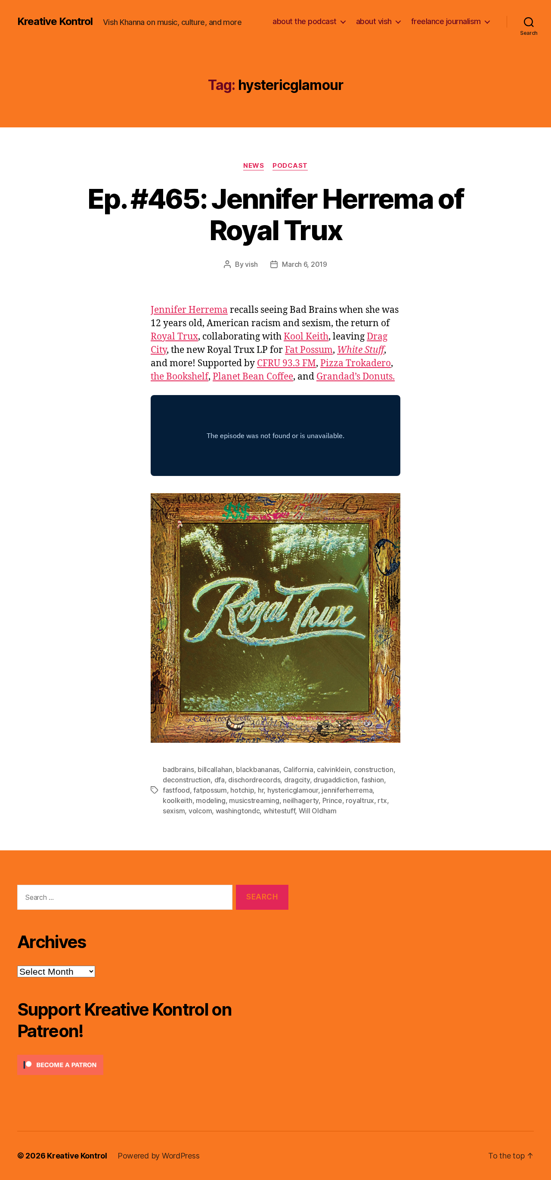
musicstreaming (254, 800)
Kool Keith (306, 337)
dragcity (297, 779)
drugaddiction (335, 779)
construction (373, 769)
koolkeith (177, 800)
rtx (382, 800)
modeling (211, 800)
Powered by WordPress (159, 1155)
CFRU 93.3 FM (286, 363)
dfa (219, 779)
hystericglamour (292, 790)
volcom (200, 810)
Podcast (290, 166)
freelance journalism (446, 21)
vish (251, 264)
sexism (174, 810)
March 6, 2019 (304, 264)
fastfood (176, 790)
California (298, 769)
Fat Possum (309, 350)
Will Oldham (318, 810)
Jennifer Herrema (189, 310)
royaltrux (360, 800)
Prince (332, 800)
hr (260, 790)
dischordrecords (254, 779)
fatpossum (210, 790)
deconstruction (186, 779)
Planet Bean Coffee (253, 377)
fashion (372, 779)
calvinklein (333, 769)
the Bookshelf (179, 377)
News (253, 166)
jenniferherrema (347, 790)
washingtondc (238, 810)
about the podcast (304, 21)
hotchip (242, 790)
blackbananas (257, 769)
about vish (374, 21)
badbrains (178, 769)
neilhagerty (301, 800)
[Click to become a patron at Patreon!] (152, 1065)
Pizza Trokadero (355, 363)
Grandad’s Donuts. (355, 377)
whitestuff (279, 810)
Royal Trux (174, 337)
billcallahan (215, 769)
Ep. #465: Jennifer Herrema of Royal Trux (275, 214)
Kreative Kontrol (55, 21)
